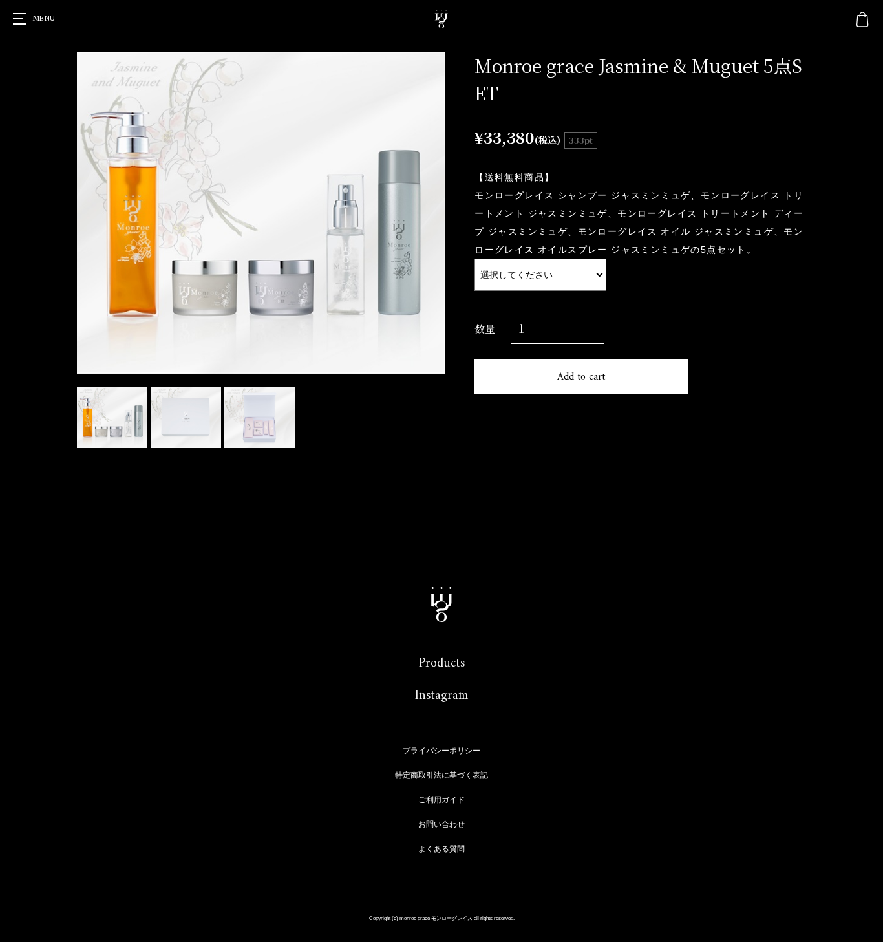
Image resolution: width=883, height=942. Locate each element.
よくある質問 (441, 848)
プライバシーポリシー (441, 750)
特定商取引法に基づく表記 (441, 775)
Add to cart (581, 377)
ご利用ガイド (441, 799)
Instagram (441, 696)
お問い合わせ (441, 824)
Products (442, 663)
